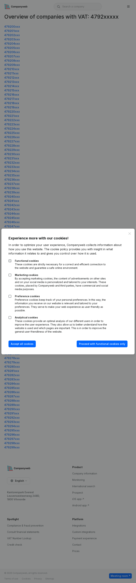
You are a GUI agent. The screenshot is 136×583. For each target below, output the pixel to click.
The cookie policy (56, 249)
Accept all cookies (22, 343)
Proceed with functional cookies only (102, 343)
